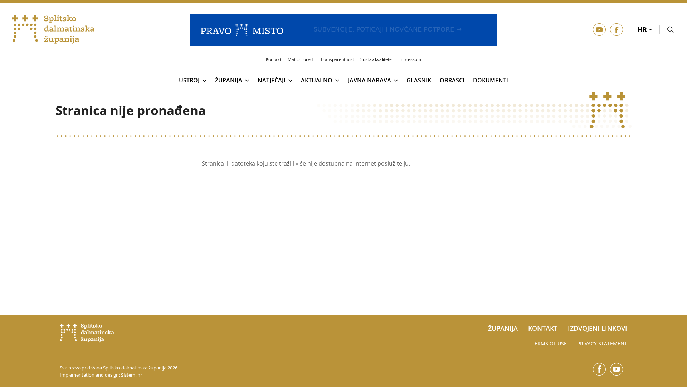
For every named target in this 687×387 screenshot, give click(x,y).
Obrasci (452, 80)
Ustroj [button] (189, 80)
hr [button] (643, 29)
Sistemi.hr (131, 375)
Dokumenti (490, 80)
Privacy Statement (602, 343)
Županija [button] (228, 80)
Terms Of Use (549, 343)
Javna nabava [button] (369, 80)
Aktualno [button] (316, 80)
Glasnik (418, 80)
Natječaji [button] (272, 80)
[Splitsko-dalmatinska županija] (53, 29)
